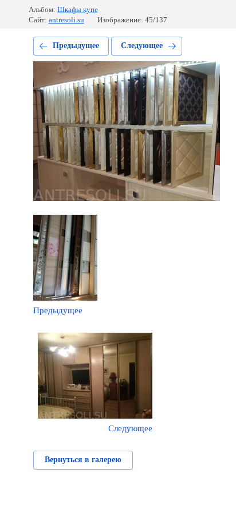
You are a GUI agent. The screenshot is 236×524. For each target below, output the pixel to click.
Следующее (142, 45)
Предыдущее (76, 45)
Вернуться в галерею (83, 459)
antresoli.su (66, 19)
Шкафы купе (77, 9)
